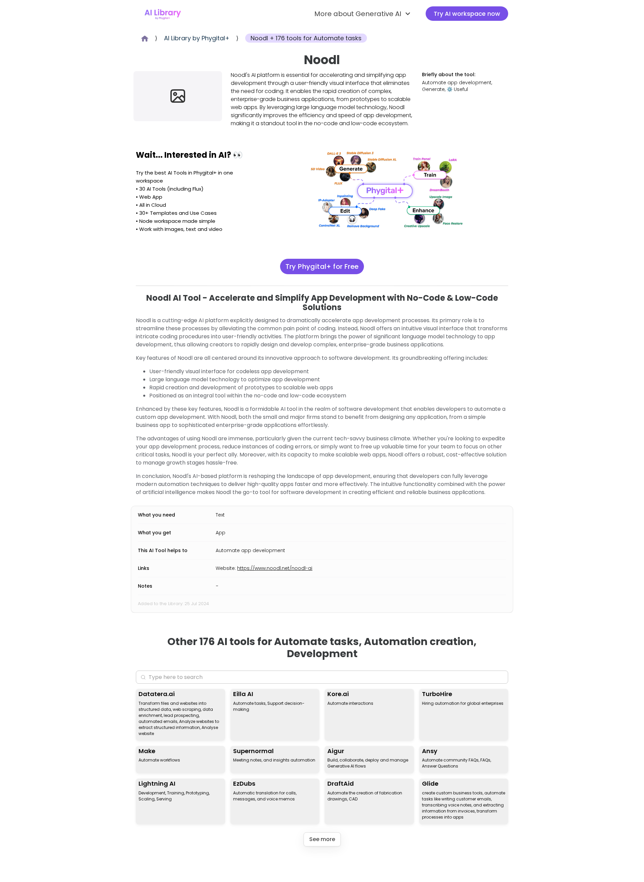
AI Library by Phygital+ (196, 38)
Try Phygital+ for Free (322, 266)
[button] (363, 13)
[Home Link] (163, 13)
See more (322, 839)
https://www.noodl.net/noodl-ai (274, 568)
